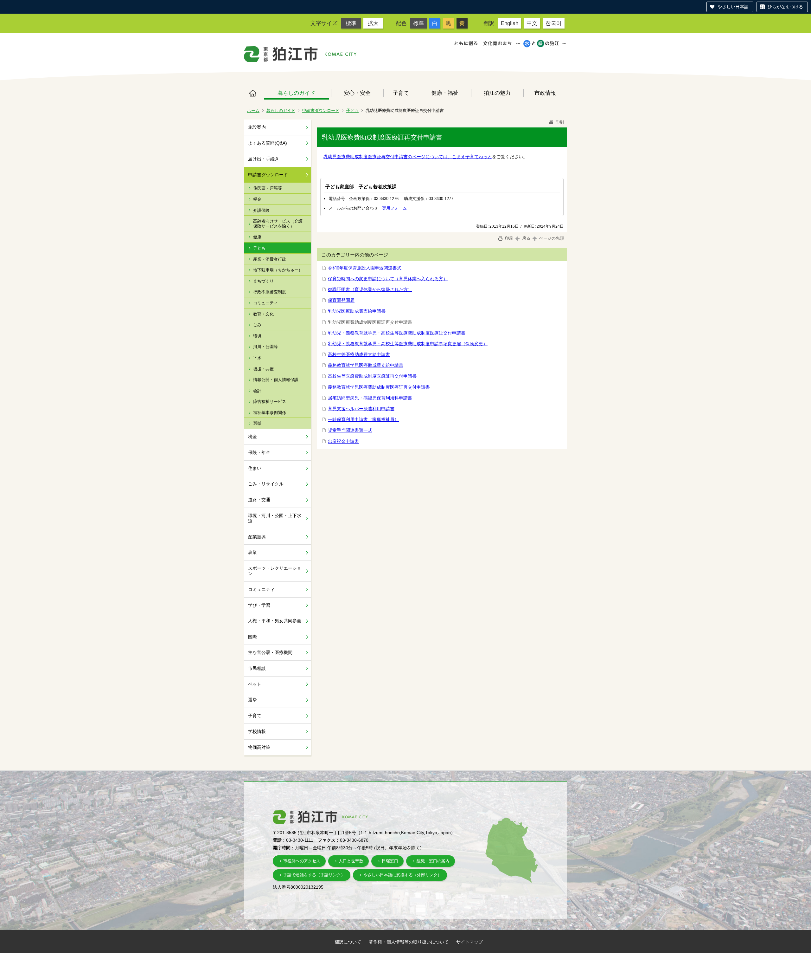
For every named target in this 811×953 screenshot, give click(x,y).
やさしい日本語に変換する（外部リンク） (402, 874)
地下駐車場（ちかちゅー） (278, 270)
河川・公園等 (265, 346)
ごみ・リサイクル (266, 483)
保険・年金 (259, 452)
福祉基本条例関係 (269, 412)
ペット (254, 684)
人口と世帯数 (351, 861)
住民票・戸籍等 (267, 188)
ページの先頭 (551, 238)
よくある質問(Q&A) (267, 143)
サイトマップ (469, 941)
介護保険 (261, 210)
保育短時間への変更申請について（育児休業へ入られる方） (388, 278)
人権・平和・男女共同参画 (274, 620)
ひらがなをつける (785, 6)
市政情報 (545, 93)
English (509, 23)
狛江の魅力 (497, 93)
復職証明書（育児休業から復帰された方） (370, 289)
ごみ (257, 324)
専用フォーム (394, 208)
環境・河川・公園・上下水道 (274, 518)
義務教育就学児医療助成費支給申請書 (365, 365)
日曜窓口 (390, 861)
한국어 (554, 23)
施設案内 (257, 127)
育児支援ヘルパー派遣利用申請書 (361, 408)
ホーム (252, 93)
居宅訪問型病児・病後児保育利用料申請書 (370, 397)
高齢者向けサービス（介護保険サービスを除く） (278, 224)
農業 (252, 552)
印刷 (559, 122)
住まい (254, 468)
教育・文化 (263, 314)
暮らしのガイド (296, 93)
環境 (257, 336)
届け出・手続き (263, 158)
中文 (532, 23)
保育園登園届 (341, 300)
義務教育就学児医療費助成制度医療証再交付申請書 (379, 387)
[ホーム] (281, 54)
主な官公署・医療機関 (270, 652)
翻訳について (348, 941)
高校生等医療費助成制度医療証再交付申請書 (372, 376)
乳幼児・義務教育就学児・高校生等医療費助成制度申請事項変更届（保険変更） (408, 343)
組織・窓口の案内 (433, 861)
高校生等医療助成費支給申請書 (359, 354)
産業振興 (257, 536)
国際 (252, 636)
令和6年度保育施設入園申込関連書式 (364, 267)
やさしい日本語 (733, 6)
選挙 (257, 423)
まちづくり (263, 281)
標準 (351, 23)
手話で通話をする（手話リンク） (314, 874)
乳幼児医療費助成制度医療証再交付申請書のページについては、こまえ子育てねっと (407, 156)
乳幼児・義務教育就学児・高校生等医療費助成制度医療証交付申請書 (396, 332)
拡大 (373, 23)
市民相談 (257, 668)
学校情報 (257, 731)
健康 (257, 237)
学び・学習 (259, 605)
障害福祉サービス (269, 401)
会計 (257, 390)
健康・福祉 (444, 93)
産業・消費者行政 (269, 259)
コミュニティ (265, 303)
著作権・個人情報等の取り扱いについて (409, 941)
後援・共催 (263, 368)
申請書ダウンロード (320, 110)
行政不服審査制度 (269, 291)
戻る (526, 238)
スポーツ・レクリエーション (274, 571)
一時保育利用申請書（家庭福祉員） (363, 419)
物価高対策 (259, 747)
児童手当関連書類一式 (350, 430)
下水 (257, 357)
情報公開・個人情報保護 (275, 379)
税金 (257, 199)
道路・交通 (259, 499)
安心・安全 (357, 93)
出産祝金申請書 (343, 441)
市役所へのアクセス (301, 861)
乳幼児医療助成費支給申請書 (357, 311)
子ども (352, 110)
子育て (401, 93)
